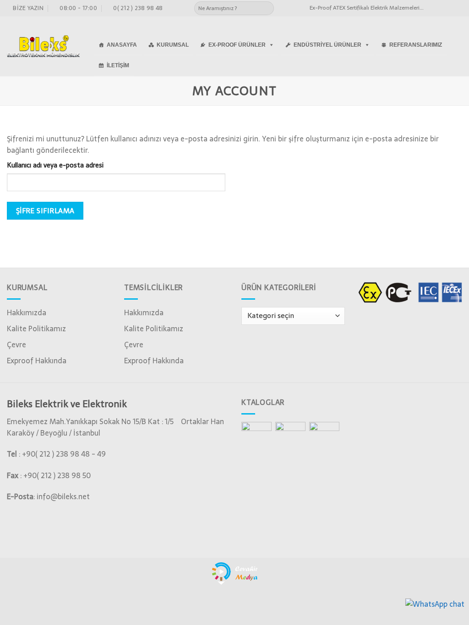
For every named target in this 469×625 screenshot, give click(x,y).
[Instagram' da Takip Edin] (440, 8)
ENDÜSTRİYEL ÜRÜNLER (327, 45)
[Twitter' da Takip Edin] (449, 8)
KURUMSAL (173, 45)
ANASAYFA (122, 45)
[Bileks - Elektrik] (43, 46)
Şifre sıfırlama (45, 210)
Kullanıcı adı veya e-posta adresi (55, 165)
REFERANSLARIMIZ (415, 45)
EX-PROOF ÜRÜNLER (237, 45)
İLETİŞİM (118, 65)
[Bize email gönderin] (457, 8)
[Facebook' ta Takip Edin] (431, 8)
